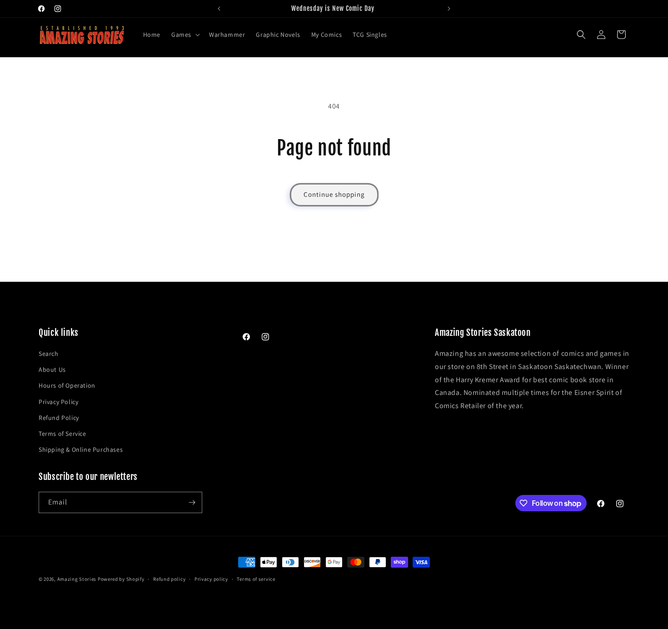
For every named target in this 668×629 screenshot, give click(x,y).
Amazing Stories (77, 579)
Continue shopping (334, 194)
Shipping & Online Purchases (81, 449)
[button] (185, 34)
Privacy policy (211, 579)
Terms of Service (62, 433)
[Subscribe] (192, 502)
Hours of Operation (67, 385)
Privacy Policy (58, 402)
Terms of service (256, 579)
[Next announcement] (449, 8)
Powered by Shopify (121, 579)
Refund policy (169, 579)
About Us (52, 369)
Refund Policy (59, 418)
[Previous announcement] (219, 8)
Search (49, 353)
